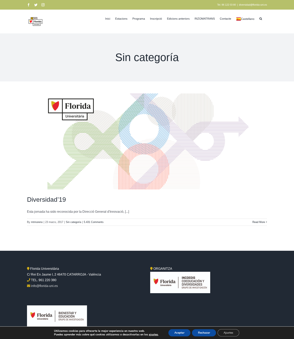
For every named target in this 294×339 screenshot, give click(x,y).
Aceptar (179, 333)
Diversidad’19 (46, 199)
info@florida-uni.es (44, 286)
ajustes (153, 334)
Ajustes (228, 333)
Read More (258, 222)
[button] (260, 18)
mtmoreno (37, 222)
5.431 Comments (94, 222)
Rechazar (204, 333)
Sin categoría (73, 222)
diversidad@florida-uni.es (253, 4)
